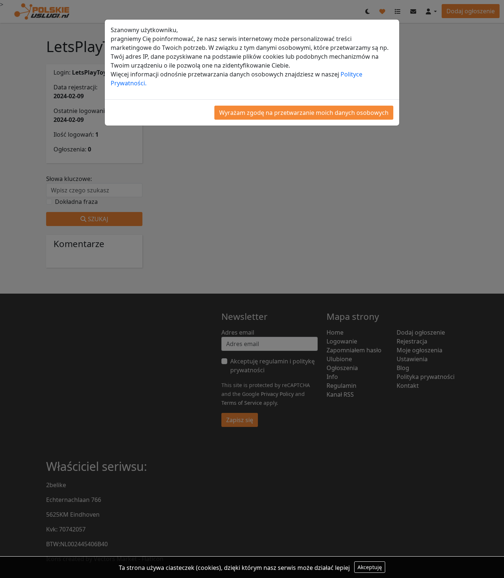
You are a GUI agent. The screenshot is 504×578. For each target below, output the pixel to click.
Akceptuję (370, 567)
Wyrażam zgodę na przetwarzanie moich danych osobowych (304, 113)
